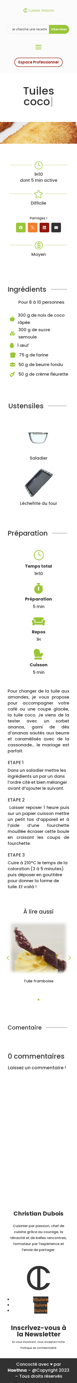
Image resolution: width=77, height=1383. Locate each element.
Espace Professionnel (38, 62)
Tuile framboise (38, 981)
